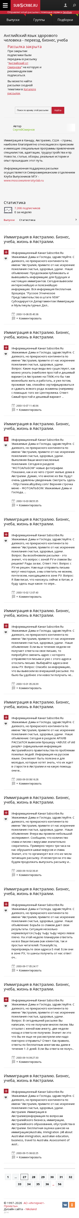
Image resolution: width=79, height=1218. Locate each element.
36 (47, 1184)
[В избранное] (7, 259)
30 (52, 1177)
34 (28, 1184)
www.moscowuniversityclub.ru (24, 180)
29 (42, 1177)
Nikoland (31, 1209)
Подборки (65, 20)
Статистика (15, 202)
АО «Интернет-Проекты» (24, 1204)
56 (59, 1184)
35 (38, 1184)
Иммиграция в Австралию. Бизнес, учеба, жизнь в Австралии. (37, 239)
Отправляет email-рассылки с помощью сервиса (39, 12)
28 (33, 1177)
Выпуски (13, 20)
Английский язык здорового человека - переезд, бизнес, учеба (36, 38)
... (16, 1177)
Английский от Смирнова (17, 65)
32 (70, 1177)
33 (19, 1184)
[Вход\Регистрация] (65, 5)
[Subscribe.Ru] (25, 5)
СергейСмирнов (24, 129)
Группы (39, 20)
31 (61, 1177)
